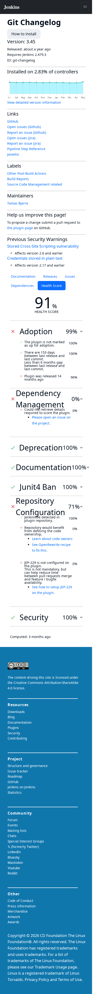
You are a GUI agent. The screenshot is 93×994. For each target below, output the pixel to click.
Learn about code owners (52, 538)
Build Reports (18, 179)
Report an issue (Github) (26, 132)
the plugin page (20, 228)
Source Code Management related (34, 184)
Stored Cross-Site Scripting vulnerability (43, 246)
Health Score (51, 285)
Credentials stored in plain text (34, 258)
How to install (23, 33)
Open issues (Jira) (21, 138)
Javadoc (13, 154)
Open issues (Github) (24, 127)
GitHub (12, 121)
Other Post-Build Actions (26, 173)
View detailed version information (34, 102)
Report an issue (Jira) (24, 143)
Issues (70, 276)
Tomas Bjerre (17, 203)
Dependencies (22, 285)
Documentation (23, 276)
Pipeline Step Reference (26, 149)
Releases (50, 276)
